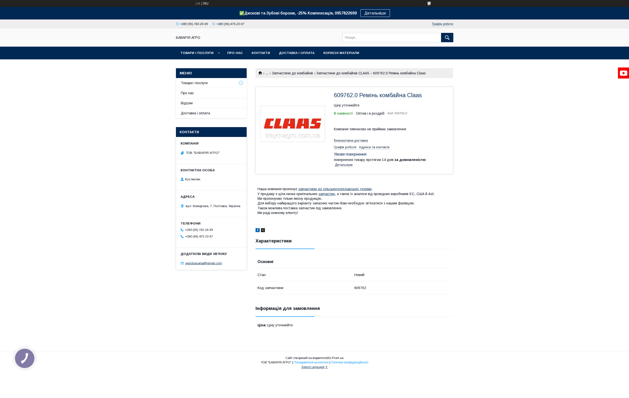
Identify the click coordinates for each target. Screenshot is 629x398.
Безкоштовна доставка (351, 140)
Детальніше (375, 13)
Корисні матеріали (341, 53)
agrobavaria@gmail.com (203, 263)
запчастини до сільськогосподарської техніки (335, 189)
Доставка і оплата (296, 53)
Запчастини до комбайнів (292, 73)
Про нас (235, 53)
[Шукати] (447, 37)
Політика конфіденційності (349, 362)
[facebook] (258, 231)
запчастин (326, 194)
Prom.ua (337, 358)
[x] (263, 231)
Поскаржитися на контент (311, 362)
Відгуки (187, 103)
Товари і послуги (197, 53)
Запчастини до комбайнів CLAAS (342, 73)
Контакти (261, 53)
